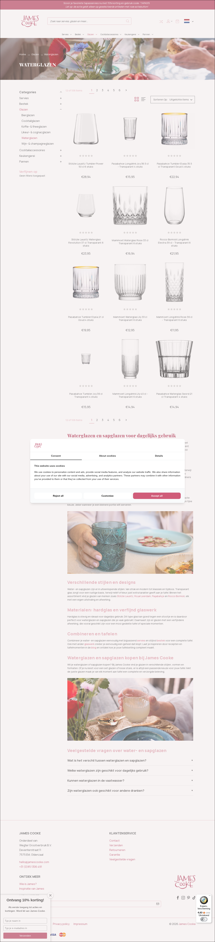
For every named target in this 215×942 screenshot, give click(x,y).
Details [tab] (159, 455)
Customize (107, 495)
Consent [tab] (56, 455)
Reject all (58, 495)
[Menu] (210, 896)
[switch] (204, 919)
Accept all (157, 495)
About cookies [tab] (107, 455)
